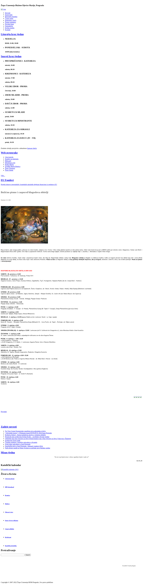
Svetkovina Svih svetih (12, 440)
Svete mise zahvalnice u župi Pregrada (17, 444)
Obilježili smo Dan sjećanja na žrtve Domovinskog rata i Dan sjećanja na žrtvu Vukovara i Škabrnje (38, 439)
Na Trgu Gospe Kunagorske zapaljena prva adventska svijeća (25, 431)
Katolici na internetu (11, 159)
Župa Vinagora (10, 168)
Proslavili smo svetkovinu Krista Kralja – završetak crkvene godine (27, 437)
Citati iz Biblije (9, 529)
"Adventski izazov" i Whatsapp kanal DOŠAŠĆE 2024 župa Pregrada (28, 433)
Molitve (7, 504)
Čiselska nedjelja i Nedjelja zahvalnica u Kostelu (21, 442)
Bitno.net (8, 161)
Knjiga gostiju (9, 28)
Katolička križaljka (11, 546)
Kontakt (7, 30)
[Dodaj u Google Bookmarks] (139, 397)
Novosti (7, 13)
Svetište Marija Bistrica (12, 166)
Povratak (4, 412)
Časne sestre (9, 18)
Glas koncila (9, 157)
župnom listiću (32, 148)
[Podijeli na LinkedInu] (137, 397)
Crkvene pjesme (9, 478)
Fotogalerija (9, 26)
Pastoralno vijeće (10, 20)
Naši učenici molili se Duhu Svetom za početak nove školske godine (27, 448)
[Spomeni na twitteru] (134, 397)
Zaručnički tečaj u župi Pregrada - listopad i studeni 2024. (24, 446)
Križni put (8, 537)
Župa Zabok (9, 170)
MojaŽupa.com (10, 163)
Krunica (7, 495)
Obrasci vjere (9, 512)
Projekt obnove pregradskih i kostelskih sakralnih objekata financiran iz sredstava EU (29, 184)
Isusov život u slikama (11, 520)
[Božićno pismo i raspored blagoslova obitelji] (24, 243)
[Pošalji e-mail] (141, 397)
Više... (3, 176)
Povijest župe (9, 24)
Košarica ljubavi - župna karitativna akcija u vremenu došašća (25, 435)
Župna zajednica (10, 22)
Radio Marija (9, 164)
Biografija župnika (11, 17)
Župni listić (8, 15)
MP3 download (9, 487)
